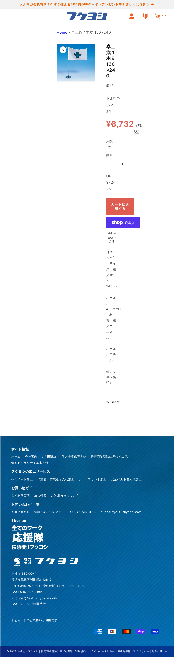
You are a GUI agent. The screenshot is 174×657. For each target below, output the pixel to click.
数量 (109, 155)
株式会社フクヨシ (28, 651)
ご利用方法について (65, 495)
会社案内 (31, 456)
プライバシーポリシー (102, 651)
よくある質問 (20, 495)
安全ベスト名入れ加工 (126, 479)
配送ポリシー (160, 651)
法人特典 (40, 495)
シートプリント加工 (92, 479)
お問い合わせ (20, 512)
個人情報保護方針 (74, 456)
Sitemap (18, 520)
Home (62, 32)
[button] (7, 16)
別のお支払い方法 (112, 237)
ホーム (16, 456)
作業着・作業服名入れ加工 (55, 479)
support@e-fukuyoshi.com (121, 512)
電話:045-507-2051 (48, 512)
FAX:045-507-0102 (82, 512)
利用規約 (80, 651)
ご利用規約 (49, 456)
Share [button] (115, 402)
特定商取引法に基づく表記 (109, 456)
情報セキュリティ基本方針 (29, 462)
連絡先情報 (124, 651)
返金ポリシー (141, 651)
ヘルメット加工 (22, 479)
